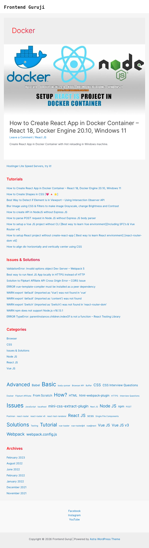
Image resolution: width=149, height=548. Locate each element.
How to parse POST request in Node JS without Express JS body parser (51, 218)
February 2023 (16, 457)
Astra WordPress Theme (105, 539)
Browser (12, 338)
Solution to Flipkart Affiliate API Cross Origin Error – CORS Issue (46, 280)
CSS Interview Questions (120, 385)
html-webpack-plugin (94, 395)
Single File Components (107, 416)
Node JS (12, 356)
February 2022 (16, 475)
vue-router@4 (78, 425)
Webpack (16, 434)
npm (121, 406)
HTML (73, 395)
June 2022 (13, 469)
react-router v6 (37, 416)
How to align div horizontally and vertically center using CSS (44, 246)
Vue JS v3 (120, 425)
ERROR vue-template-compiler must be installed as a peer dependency (51, 286)
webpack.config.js (41, 434)
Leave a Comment (21, 137)
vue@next (91, 425)
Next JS (94, 406)
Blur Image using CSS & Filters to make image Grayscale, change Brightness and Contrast (63, 206)
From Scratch (42, 395)
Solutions (18, 424)
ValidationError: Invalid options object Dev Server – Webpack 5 (45, 268)
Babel (36, 385)
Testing (34, 425)
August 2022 (15, 463)
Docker (10, 396)
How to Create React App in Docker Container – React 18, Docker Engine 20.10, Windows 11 (64, 188)
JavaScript (30, 406)
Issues (15, 405)
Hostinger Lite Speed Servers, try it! (29, 166)
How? (60, 395)
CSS (9, 344)
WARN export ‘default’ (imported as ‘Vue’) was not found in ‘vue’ (46, 292)
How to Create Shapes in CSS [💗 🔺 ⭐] (32, 194)
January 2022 (15, 481)
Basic (49, 384)
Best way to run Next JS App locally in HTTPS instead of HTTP (46, 274)
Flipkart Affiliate (23, 396)
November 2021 (16, 493)
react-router (23, 416)
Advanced (18, 384)
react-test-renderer (56, 416)
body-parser (64, 385)
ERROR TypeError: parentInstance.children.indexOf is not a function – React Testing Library (63, 316)
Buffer (89, 385)
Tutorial (48, 425)
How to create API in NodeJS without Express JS (37, 212)
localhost (42, 406)
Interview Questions (129, 396)
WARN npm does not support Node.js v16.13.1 (35, 310)
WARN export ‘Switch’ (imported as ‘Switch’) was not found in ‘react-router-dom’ (57, 304)
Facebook (74, 510)
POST (129, 406)
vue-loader (64, 425)
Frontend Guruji (24, 7)
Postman (11, 416)
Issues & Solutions (18, 350)
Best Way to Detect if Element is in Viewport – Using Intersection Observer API (56, 200)
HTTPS (114, 396)
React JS (40, 137)
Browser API (78, 385)
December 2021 (16, 487)
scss (90, 416)
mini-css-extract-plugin (68, 406)
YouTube (74, 519)
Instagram (74, 515)
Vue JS (11, 368)
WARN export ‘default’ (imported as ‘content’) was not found (44, 298)
